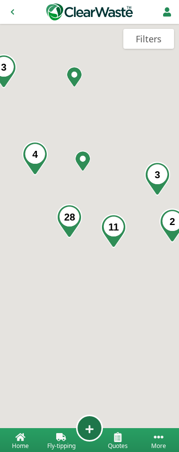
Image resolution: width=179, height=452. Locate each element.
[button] (82, 161)
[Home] (89, 12)
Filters (149, 39)
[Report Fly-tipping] (89, 428)
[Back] (12, 12)
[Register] (167, 12)
